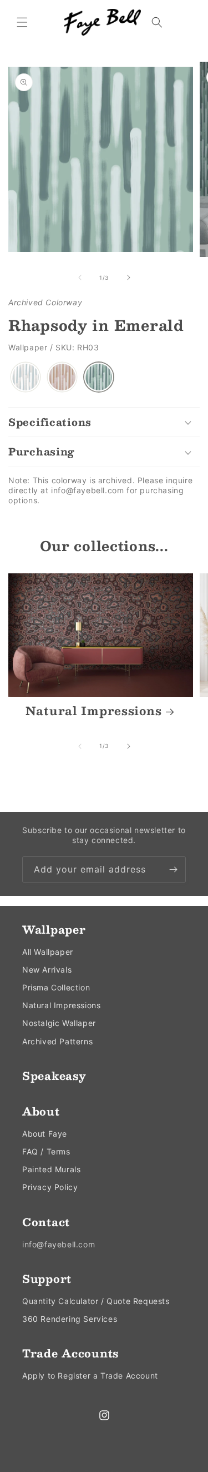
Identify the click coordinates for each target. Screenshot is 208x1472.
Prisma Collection (56, 987)
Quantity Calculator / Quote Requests (96, 1301)
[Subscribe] (173, 869)
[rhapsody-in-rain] (25, 377)
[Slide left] (80, 277)
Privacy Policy (50, 1187)
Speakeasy (54, 1075)
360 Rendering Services (69, 1319)
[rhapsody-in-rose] (62, 377)
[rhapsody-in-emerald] (99, 377)
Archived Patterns (57, 1041)
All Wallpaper (47, 951)
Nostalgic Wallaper (59, 1023)
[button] (22, 22)
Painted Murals (51, 1169)
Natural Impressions (94, 711)
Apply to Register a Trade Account (90, 1375)
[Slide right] (128, 277)
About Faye (44, 1133)
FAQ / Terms (46, 1151)
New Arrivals (47, 969)
